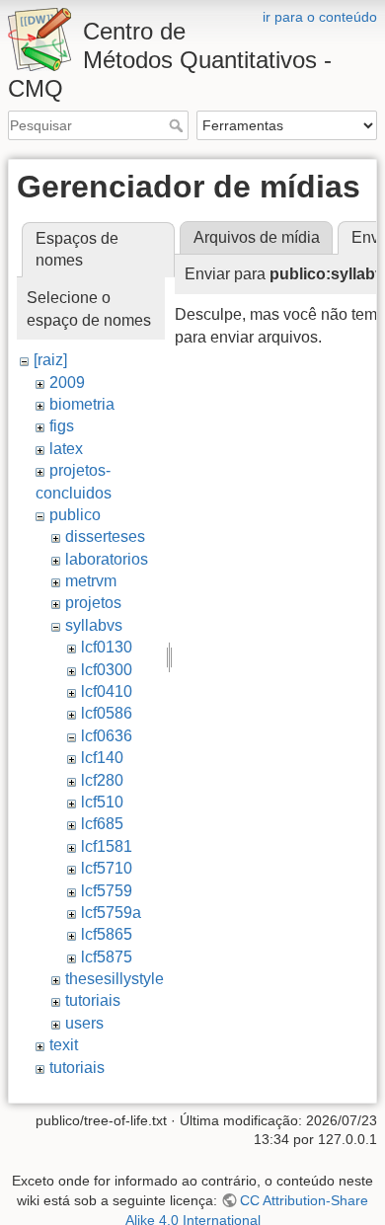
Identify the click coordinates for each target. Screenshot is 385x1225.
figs (61, 426)
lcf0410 (106, 691)
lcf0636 (106, 735)
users (84, 1023)
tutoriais (92, 1000)
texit (63, 1044)
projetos (93, 602)
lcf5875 (106, 957)
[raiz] (50, 359)
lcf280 (102, 780)
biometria (82, 404)
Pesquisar (178, 125)
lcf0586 (106, 713)
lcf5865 (106, 934)
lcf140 (102, 757)
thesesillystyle (114, 978)
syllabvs (93, 625)
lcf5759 (106, 890)
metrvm (90, 581)
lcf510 (102, 802)
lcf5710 (106, 868)
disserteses (105, 536)
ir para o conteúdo (320, 17)
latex (66, 448)
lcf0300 (106, 669)
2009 (67, 382)
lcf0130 (106, 647)
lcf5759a (111, 912)
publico (75, 514)
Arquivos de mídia (256, 237)
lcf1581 (106, 846)
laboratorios (106, 559)
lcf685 (102, 823)
